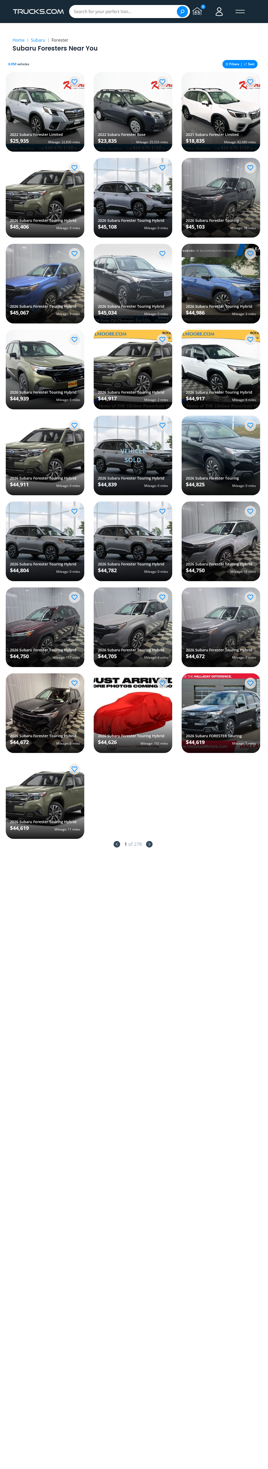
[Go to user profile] (219, 11)
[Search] (182, 11)
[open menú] (240, 11)
